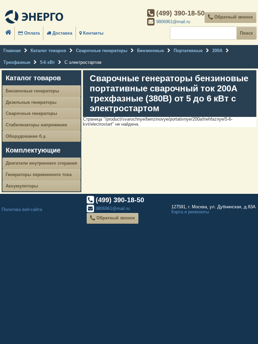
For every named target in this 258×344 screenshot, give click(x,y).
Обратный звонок (233, 16)
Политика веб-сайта (22, 209)
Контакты (92, 33)
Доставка (61, 33)
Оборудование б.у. (26, 136)
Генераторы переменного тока (39, 174)
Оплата (31, 33)
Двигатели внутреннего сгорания (41, 163)
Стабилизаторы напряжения (36, 124)
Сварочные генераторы (31, 113)
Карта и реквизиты (190, 211)
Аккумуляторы (22, 185)
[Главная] (34, 17)
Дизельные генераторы (31, 102)
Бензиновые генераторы (32, 90)
